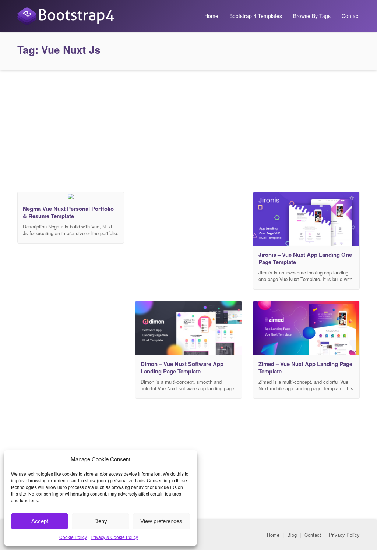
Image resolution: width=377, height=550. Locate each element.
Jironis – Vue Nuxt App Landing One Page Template (305, 258)
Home (211, 15)
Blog (292, 534)
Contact (351, 15)
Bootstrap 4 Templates (255, 15)
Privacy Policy (344, 534)
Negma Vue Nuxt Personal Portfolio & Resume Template (68, 212)
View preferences (161, 521)
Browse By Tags (312, 15)
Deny (100, 521)
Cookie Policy (73, 537)
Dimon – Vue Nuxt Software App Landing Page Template (182, 367)
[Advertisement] (188, 129)
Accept (39, 521)
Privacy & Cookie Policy (114, 537)
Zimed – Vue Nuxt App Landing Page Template (305, 367)
